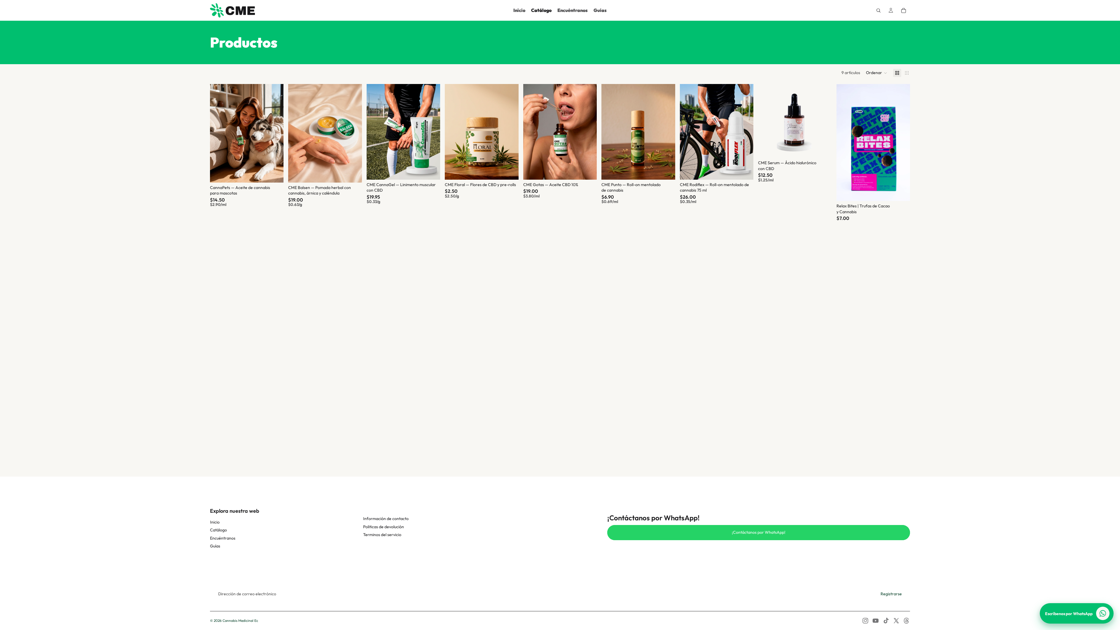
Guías (215, 546)
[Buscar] (878, 10)
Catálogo (218, 530)
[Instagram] (865, 620)
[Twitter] (896, 620)
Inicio (215, 522)
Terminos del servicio (382, 534)
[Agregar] (666, 170)
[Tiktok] (886, 620)
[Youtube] (875, 620)
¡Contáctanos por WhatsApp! (758, 532)
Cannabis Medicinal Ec (240, 620)
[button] (876, 72)
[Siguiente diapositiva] (275, 133)
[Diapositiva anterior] (219, 133)
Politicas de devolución (383, 526)
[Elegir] (275, 173)
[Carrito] (903, 10)
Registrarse (891, 593)
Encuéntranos (222, 538)
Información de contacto (386, 518)
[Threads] (906, 620)
